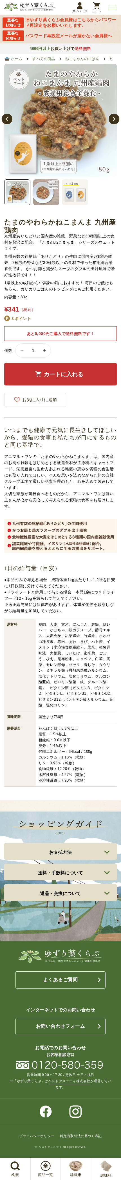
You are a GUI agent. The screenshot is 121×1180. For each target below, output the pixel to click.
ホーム (16, 59)
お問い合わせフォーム (60, 1026)
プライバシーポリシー (36, 1136)
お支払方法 (60, 852)
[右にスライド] (114, 119)
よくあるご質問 (60, 979)
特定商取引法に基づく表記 (81, 1136)
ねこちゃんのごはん (82, 59)
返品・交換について (60, 893)
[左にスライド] (7, 119)
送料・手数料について (60, 872)
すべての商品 (43, 59)
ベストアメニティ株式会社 (69, 1081)
